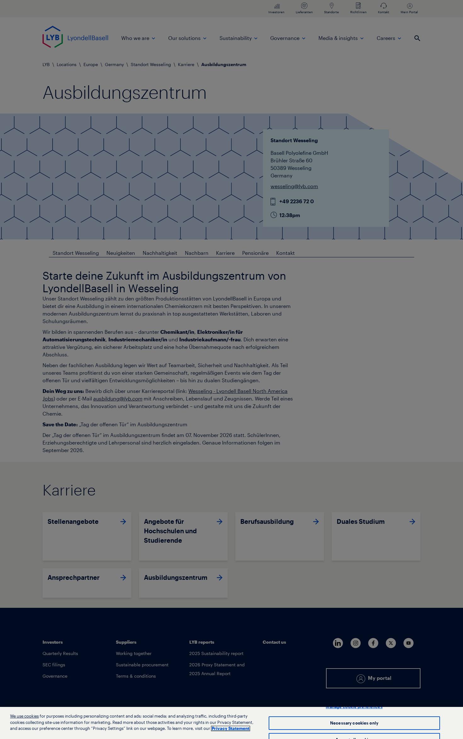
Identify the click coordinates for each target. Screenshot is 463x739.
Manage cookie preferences (354, 707)
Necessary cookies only (354, 723)
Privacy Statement (230, 728)
